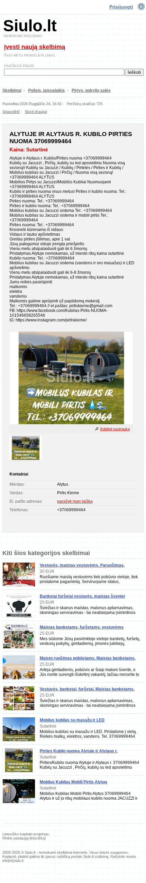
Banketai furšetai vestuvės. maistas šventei (82, 596)
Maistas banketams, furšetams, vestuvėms (82, 627)
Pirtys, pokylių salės (91, 90)
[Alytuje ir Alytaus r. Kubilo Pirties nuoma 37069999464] (71, 422)
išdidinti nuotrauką (115, 429)
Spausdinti (10, 112)
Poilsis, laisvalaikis (46, 90)
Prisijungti (121, 7)
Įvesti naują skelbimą (34, 47)
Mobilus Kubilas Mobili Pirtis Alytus (73, 782)
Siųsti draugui (36, 112)
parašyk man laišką (75, 501)
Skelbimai (11, 90)
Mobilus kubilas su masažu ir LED (72, 720)
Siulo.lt (30, 26)
